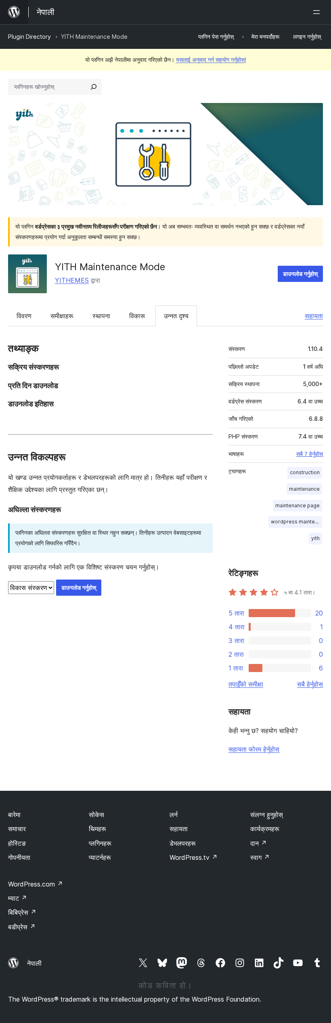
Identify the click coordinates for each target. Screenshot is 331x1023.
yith (315, 538)
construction (305, 472)
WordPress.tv (194, 857)
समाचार (17, 829)
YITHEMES (72, 280)
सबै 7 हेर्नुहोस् (309, 454)
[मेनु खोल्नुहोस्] (318, 12)
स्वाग (260, 857)
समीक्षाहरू (61, 316)
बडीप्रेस (22, 927)
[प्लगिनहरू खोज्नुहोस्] (94, 87)
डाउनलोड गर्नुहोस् (300, 273)
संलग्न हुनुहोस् (266, 815)
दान (258, 843)
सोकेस (96, 815)
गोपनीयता (19, 857)
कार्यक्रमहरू (264, 829)
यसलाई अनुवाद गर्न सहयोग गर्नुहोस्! (211, 59)
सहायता (314, 316)
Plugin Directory (29, 36)
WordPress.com (35, 884)
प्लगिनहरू (100, 843)
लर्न (174, 815)
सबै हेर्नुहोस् (310, 684)
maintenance (304, 489)
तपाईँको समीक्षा (245, 684)
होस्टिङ (17, 843)
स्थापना (101, 316)
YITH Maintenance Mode (110, 267)
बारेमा (14, 815)
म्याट (17, 898)
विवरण (24, 316)
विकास (137, 316)
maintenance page (297, 505)
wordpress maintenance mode (296, 522)
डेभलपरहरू (183, 843)
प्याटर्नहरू (100, 857)
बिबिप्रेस (22, 912)
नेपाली (34, 963)
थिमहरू (97, 829)
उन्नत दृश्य (176, 316)
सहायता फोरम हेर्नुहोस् (253, 749)
